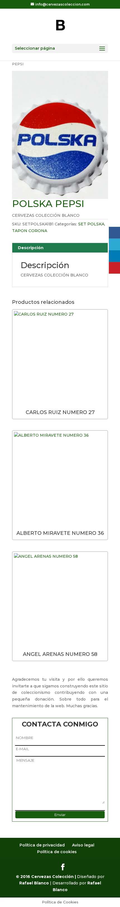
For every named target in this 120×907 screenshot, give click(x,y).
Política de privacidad (42, 845)
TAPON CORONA (29, 230)
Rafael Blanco (34, 883)
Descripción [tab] (31, 247)
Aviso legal (83, 845)
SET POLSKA (91, 224)
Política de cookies (57, 851)
